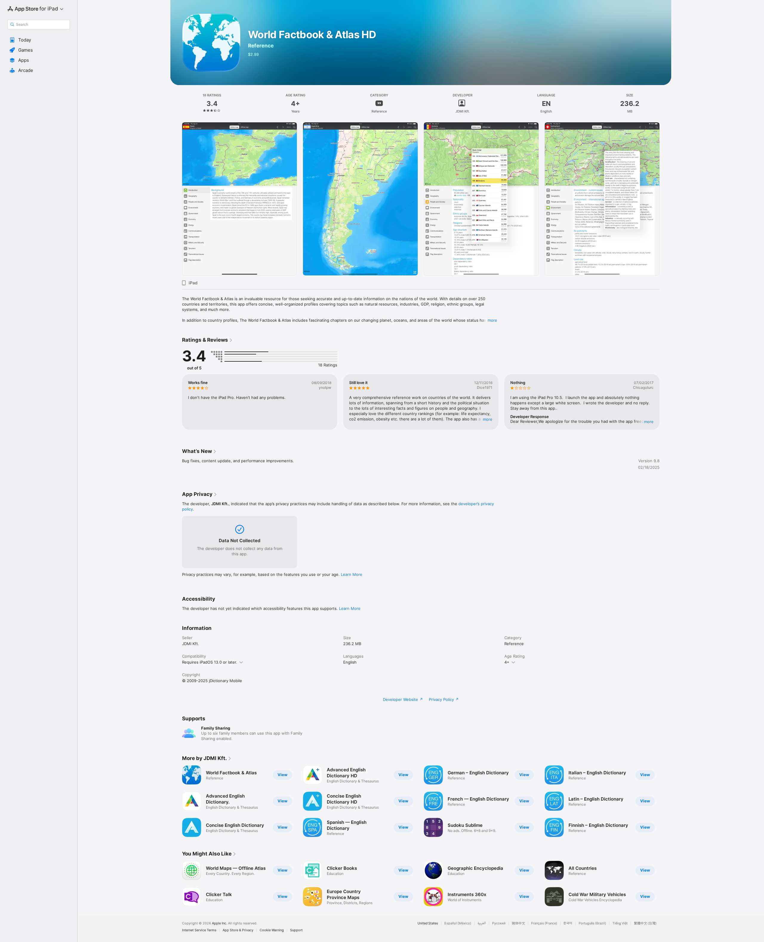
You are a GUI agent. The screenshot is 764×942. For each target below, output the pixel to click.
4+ (506, 662)
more (492, 320)
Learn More (351, 574)
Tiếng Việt (620, 923)
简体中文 (518, 923)
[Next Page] (665, 199)
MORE (487, 419)
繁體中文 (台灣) (645, 923)
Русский (499, 923)
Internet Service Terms (199, 930)
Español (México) (457, 923)
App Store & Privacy (238, 930)
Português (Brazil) (592, 923)
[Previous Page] (176, 199)
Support (296, 930)
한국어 (567, 923)
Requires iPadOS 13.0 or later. (209, 662)
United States (428, 923)
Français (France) (544, 923)
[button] (39, 40)
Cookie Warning (272, 930)
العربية (482, 923)
